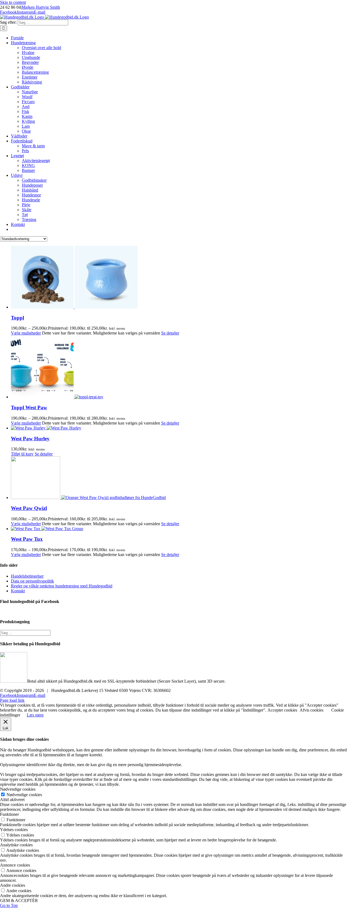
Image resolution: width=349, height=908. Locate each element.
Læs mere (35, 715)
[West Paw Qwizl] (180, 478)
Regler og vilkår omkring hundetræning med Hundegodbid (61, 586)
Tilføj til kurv (22, 454)
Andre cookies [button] (12, 885)
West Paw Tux (27, 539)
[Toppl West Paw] (180, 367)
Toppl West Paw (29, 407)
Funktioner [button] (9, 814)
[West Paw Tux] (180, 528)
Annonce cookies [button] (15, 865)
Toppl (17, 318)
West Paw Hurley (30, 438)
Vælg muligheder (26, 333)
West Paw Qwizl (29, 508)
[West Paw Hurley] (180, 428)
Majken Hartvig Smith (41, 7)
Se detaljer (170, 333)
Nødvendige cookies (24, 794)
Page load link (12, 700)
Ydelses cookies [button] (14, 829)
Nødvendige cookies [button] (17, 789)
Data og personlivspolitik (32, 581)
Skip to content (13, 2)
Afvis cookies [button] (311, 710)
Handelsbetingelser (27, 576)
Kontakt (18, 591)
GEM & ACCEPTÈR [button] (19, 900)
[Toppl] (180, 278)
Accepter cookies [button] (282, 710)
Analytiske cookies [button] (16, 845)
